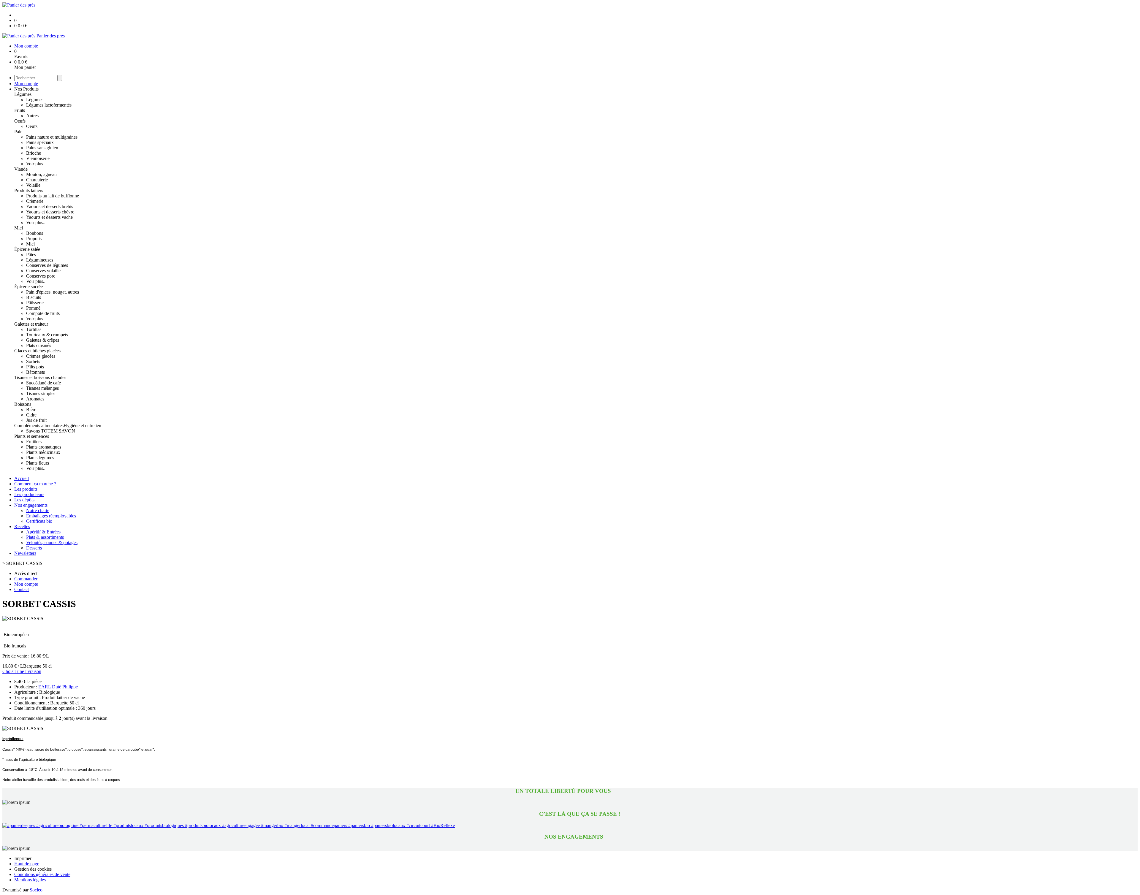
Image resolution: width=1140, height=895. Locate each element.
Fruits (19, 110)
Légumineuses (39, 259)
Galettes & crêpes (42, 340)
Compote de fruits (43, 313)
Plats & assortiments (45, 537)
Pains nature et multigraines (51, 137)
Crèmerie (34, 201)
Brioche (33, 153)
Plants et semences (31, 436)
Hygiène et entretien (82, 425)
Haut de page (26, 863)
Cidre (31, 414)
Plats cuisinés (38, 345)
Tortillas (33, 329)
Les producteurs (29, 494)
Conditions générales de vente (42, 874)
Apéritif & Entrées (43, 531)
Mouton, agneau (41, 174)
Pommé (33, 308)
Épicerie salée (27, 249)
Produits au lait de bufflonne (52, 195)
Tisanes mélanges (42, 388)
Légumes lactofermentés (49, 104)
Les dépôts (24, 499)
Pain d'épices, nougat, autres (52, 291)
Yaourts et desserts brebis (49, 206)
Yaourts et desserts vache (49, 217)
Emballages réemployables (51, 515)
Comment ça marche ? (35, 483)
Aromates (35, 398)
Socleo (36, 889)
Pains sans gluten (42, 147)
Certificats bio (39, 521)
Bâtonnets (35, 372)
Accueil (21, 478)
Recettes (22, 526)
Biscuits (33, 297)
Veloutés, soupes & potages (51, 542)
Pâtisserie (35, 302)
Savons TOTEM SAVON (50, 430)
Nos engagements (31, 505)
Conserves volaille (43, 270)
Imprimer (22, 858)
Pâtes (31, 254)
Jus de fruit (36, 420)
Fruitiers (34, 441)
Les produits (25, 489)
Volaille (33, 185)
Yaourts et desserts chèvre (50, 211)
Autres (32, 115)
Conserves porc (40, 275)
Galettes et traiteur (31, 324)
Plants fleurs (37, 462)
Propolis (34, 238)
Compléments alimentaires (39, 425)
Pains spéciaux (40, 142)
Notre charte (37, 510)
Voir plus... (36, 163)
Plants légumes (40, 457)
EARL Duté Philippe (58, 686)
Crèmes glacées (40, 356)
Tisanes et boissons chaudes (40, 377)
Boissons (22, 404)
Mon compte (26, 83)
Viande (21, 169)
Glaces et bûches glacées (37, 350)
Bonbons (34, 233)
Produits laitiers (28, 190)
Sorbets (33, 361)
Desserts (34, 547)
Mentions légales (30, 879)
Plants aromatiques (43, 446)
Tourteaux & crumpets (47, 334)
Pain (18, 131)
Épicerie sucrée (28, 286)
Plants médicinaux (43, 452)
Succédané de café (43, 382)
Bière (31, 409)
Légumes (22, 94)
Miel (18, 227)
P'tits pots (35, 366)
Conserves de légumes (47, 265)
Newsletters (25, 553)
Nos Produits (26, 88)
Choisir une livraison (21, 671)
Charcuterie (37, 179)
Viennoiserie (38, 158)
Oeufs (20, 120)
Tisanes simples (40, 393)
